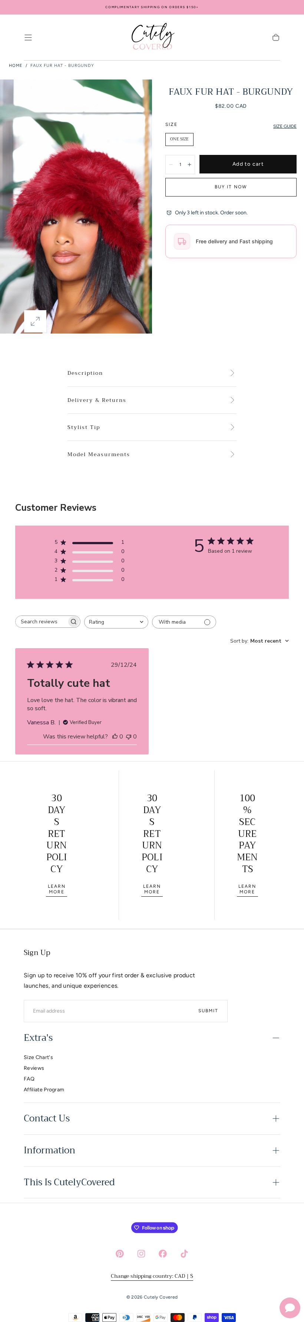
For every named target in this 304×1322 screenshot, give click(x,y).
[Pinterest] (119, 1253)
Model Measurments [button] (98, 454)
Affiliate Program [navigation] (44, 1089)
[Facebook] (162, 1253)
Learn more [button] (57, 889)
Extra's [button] (38, 1038)
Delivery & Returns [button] (96, 400)
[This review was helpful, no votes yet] (115, 737)
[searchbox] (41, 621)
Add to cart (248, 164)
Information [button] (49, 1150)
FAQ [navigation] (29, 1079)
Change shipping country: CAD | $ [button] (152, 1276)
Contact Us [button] (47, 1118)
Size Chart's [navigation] (38, 1057)
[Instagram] (141, 1253)
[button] (28, 37)
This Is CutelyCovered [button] (69, 1182)
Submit (208, 1010)
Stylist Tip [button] (83, 427)
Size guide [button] (285, 126)
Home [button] (16, 65)
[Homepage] (152, 37)
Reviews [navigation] (34, 1068)
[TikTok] (184, 1253)
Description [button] (85, 373)
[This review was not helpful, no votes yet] (128, 737)
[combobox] (116, 621)
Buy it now (231, 186)
